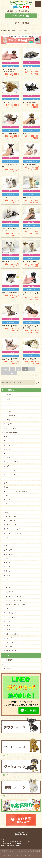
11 (32, 369)
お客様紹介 (8, 660)
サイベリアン (8, 550)
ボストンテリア (9, 520)
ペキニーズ (8, 499)
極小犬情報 (8, 424)
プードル (7, 445)
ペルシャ (7, 625)
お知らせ (5, 655)
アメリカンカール (10, 651)
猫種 (5, 546)
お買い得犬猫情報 (11, 432)
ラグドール (8, 562)
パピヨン (7, 478)
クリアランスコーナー (12, 428)
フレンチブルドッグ (11, 516)
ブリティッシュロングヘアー (14, 604)
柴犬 (5, 483)
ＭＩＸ (6, 541)
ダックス (7, 449)
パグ (5, 504)
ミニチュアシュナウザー (13, 470)
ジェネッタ (8, 579)
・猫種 (7, 420)
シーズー (7, 466)
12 (5, 373)
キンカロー (8, 575)
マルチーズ (8, 457)
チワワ (6, 441)
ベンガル (7, 630)
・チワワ (8, 403)
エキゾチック (8, 592)
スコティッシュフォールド (13, 634)
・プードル (8, 407)
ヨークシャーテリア (11, 462)
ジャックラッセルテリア (13, 533)
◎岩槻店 (7, 395)
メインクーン (8, 621)
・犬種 (7, 399)
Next (12, 373)
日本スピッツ (8, 512)
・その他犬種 (9, 416)
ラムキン (7, 583)
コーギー (7, 537)
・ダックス (8, 411)
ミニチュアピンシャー (12, 474)
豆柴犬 (6, 487)
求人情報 (7, 668)
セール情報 (8, 664)
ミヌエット (8, 571)
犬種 (5, 437)
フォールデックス (10, 613)
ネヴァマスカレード (11, 554)
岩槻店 (10, 11)
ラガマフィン (8, 558)
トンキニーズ (8, 642)
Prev (5, 369)
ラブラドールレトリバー (13, 529)
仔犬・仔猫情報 (8, 390)
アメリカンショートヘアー (13, 617)
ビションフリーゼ (10, 495)
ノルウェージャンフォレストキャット (17, 596)
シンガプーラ (8, 646)
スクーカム (8, 588)
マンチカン (8, 567)
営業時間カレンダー (28, 11)
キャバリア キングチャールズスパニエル (18, 491)
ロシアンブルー (9, 638)
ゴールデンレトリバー (12, 525)
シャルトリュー (9, 609)
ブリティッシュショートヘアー (15, 600)
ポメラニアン (8, 453)
